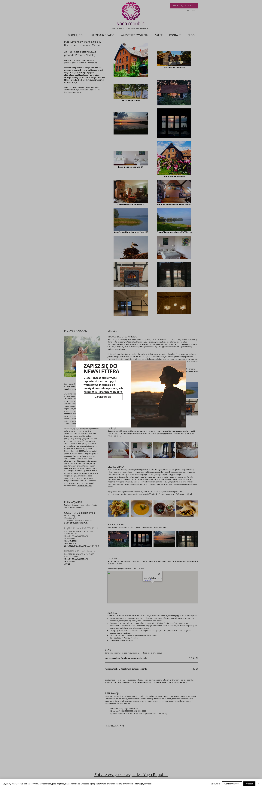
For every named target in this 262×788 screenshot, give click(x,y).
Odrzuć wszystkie (231, 783)
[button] (180, 363)
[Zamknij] (258, 783)
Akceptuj (249, 783)
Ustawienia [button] (215, 783)
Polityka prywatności (142, 783)
